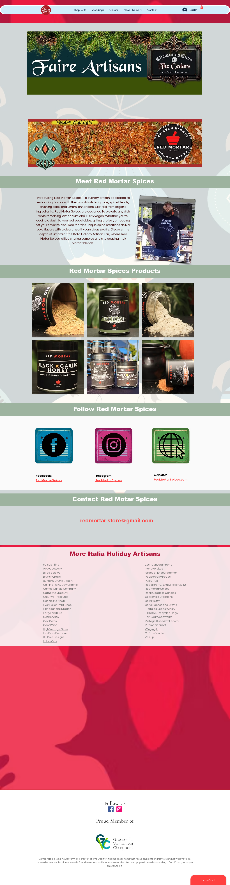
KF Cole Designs (53, 637)
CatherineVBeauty (55, 592)
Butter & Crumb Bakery (58, 580)
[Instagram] (119, 809)
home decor (116, 858)
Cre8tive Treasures (55, 596)
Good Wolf (50, 625)
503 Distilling (51, 564)
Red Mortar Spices (157, 588)
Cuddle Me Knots (54, 601)
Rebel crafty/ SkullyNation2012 (165, 584)
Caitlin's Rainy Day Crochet (60, 584)
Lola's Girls (50, 641)
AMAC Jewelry (52, 568)
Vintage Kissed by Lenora (162, 621)
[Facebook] (111, 809)
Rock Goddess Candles (160, 592)
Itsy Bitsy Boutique (55, 633)
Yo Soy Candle (154, 633)
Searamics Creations (159, 596)
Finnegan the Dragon (57, 608)
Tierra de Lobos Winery (160, 608)
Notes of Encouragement (162, 572)
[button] (201, 7)
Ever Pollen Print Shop (57, 604)
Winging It (151, 629)
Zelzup (149, 637)
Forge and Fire (52, 613)
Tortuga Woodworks (158, 617)
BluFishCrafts (52, 576)
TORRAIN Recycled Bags (161, 613)
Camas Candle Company (59, 588)
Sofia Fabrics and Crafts (161, 604)
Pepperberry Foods (158, 576)
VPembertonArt (155, 625)
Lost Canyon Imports (158, 564)
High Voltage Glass (55, 629)
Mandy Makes (154, 568)
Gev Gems (50, 621)
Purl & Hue (151, 580)
